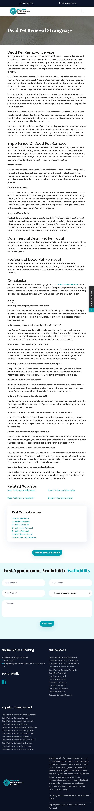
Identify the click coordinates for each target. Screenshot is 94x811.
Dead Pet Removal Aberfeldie (61, 490)
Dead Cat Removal (57, 676)
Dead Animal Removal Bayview (15, 718)
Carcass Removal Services (24, 537)
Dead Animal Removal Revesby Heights (19, 727)
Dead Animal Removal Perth (61, 667)
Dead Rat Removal (20, 531)
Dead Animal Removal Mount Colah (17, 721)
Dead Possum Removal (22, 528)
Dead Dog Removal (57, 679)
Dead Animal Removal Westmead (17, 746)
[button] (70, 592)
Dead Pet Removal (20, 525)
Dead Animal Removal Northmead (17, 743)
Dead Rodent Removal (22, 534)
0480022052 (27, 3)
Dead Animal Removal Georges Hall (18, 730)
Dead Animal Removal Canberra (63, 660)
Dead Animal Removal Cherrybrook (18, 749)
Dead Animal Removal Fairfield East (17, 733)
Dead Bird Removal (20, 518)
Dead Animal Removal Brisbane (63, 657)
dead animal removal (68, 284)
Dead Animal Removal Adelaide (63, 670)
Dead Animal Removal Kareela (15, 724)
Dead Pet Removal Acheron (60, 498)
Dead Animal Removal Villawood (16, 736)
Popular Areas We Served (47, 552)
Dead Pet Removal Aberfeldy (20, 498)
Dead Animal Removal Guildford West (18, 739)
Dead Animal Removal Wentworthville (19, 715)
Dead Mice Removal (21, 521)
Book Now (47, 623)
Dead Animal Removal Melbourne (64, 663)
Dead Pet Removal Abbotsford (21, 490)
